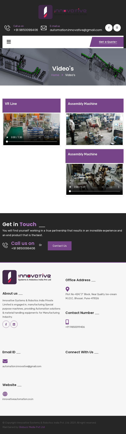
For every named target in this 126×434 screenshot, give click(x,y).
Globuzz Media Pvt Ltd (32, 427)
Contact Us (60, 245)
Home (55, 75)
